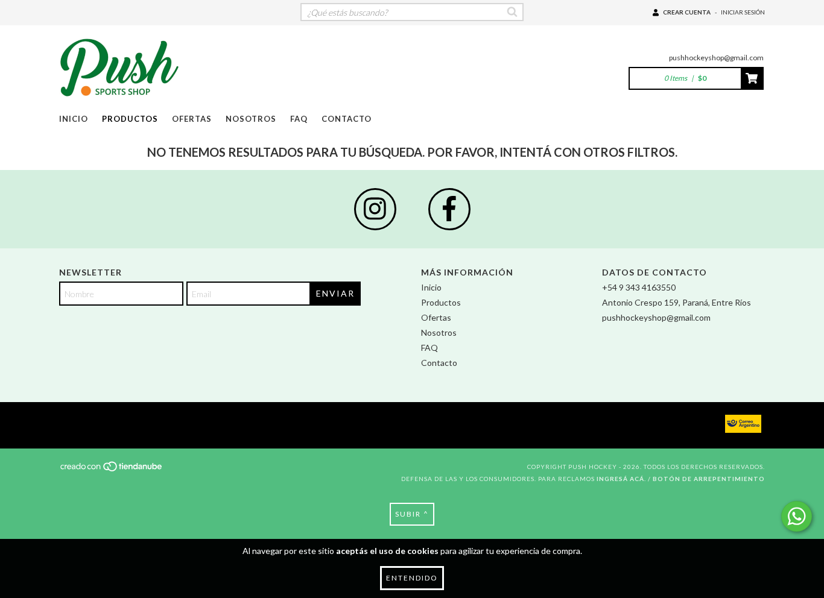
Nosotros (251, 119)
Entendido (412, 577)
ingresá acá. (621, 478)
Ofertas (192, 119)
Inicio (73, 119)
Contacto (347, 119)
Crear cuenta (687, 12)
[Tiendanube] (112, 470)
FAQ (299, 119)
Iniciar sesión (743, 12)
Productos (130, 119)
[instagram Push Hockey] (375, 209)
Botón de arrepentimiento (709, 478)
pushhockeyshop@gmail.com (716, 57)
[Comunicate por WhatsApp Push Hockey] (796, 516)
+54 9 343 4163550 (639, 287)
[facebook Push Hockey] (449, 209)
